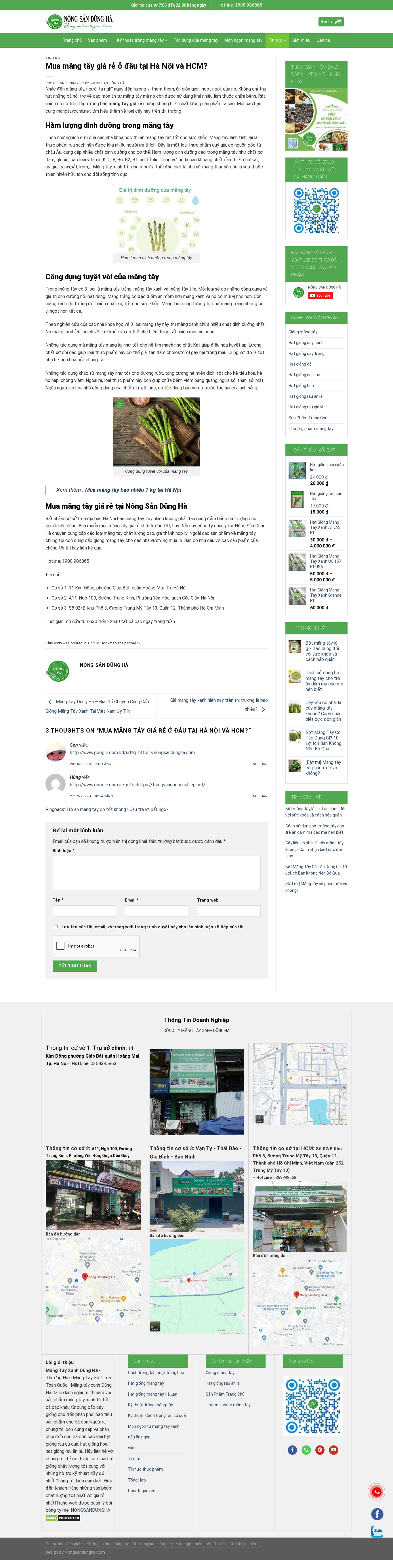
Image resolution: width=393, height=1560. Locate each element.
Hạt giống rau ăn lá (306, 396)
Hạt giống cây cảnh (306, 342)
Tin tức (275, 40)
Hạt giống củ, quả (304, 374)
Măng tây (218, 137)
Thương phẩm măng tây (311, 428)
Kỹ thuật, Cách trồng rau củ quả (157, 1415)
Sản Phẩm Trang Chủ (308, 418)
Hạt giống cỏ (300, 364)
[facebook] (377, 1514)
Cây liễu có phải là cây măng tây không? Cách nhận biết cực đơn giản (324, 711)
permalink (132, 643)
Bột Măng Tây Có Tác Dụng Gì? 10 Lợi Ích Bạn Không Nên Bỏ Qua (324, 741)
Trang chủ (72, 40)
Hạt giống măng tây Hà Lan (152, 1394)
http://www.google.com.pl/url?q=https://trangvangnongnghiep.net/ (137, 784)
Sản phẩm (97, 40)
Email (132, 900)
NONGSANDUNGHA (90, 1510)
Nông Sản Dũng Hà (107, 83)
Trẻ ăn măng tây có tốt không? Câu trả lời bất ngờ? (117, 809)
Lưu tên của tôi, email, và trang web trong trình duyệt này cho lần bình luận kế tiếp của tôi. (153, 927)
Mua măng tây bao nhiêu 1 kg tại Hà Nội (133, 490)
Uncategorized (141, 1490)
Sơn (74, 745)
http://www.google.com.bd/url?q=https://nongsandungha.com (132, 752)
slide (132, 1448)
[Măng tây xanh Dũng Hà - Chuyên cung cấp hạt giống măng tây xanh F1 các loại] (81, 21)
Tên (58, 900)
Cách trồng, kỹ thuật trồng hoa (156, 1372)
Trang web (208, 900)
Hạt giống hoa (301, 385)
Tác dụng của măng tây (195, 40)
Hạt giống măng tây (146, 1383)
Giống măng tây (303, 332)
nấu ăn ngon (139, 1437)
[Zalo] (377, 1531)
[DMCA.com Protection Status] (63, 1517)
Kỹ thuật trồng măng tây (140, 40)
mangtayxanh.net (73, 111)
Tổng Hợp (137, 1480)
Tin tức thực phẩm (145, 1469)
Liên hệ (323, 40)
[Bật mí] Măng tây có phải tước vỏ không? (323, 768)
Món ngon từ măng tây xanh (154, 1426)
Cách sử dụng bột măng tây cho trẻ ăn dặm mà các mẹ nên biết (324, 681)
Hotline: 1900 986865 (240, 5)
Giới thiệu (301, 40)
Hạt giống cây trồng (307, 353)
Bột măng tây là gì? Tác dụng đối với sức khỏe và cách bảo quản (322, 651)
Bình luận (258, 764)
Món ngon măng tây (243, 40)
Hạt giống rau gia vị (306, 407)
